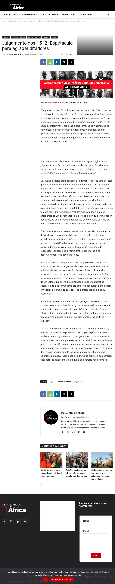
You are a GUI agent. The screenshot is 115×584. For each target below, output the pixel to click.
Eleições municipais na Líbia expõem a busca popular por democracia (76, 473)
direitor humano (64, 381)
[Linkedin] (57, 62)
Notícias (44, 14)
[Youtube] (85, 432)
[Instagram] (69, 432)
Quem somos (87, 14)
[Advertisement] (77, 151)
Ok (45, 579)
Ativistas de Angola (18, 37)
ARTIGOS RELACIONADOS (54, 446)
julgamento (78, 381)
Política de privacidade (62, 579)
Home (5, 14)
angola (51, 381)
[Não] (111, 576)
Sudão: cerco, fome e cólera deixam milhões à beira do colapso (51, 473)
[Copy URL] (71, 62)
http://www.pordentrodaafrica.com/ (75, 417)
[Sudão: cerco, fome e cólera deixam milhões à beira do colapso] (51, 459)
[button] (109, 14)
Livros (55, 14)
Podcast (74, 14)
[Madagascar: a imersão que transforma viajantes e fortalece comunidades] (102, 459)
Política (54, 37)
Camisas (64, 14)
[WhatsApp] (50, 62)
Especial (6, 37)
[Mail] (74, 432)
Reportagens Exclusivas (24, 14)
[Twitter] (79, 432)
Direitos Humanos (34, 37)
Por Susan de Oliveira (52, 102)
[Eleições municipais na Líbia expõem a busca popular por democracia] (77, 459)
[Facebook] (43, 62)
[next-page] (47, 485)
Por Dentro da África (14, 54)
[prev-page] (42, 485)
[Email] (64, 62)
